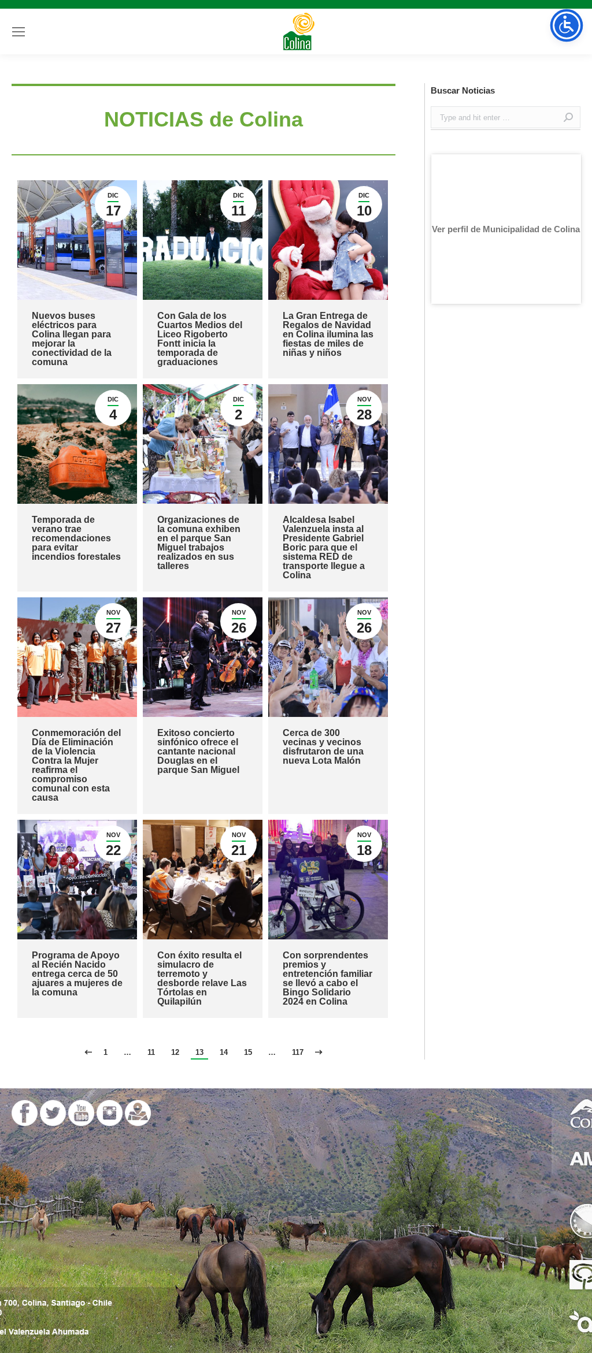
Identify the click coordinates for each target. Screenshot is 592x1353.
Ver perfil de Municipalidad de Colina (506, 229)
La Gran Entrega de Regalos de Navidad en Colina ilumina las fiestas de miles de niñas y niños (328, 334)
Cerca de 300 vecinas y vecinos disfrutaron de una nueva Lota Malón (323, 746)
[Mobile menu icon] (18, 32)
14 (224, 1052)
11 (151, 1052)
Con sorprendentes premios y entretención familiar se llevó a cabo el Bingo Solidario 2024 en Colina (327, 978)
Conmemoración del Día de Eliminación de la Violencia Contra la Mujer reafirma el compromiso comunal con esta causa (76, 765)
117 (298, 1052)
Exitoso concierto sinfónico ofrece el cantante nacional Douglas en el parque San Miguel (198, 751)
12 (175, 1052)
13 (199, 1052)
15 (248, 1052)
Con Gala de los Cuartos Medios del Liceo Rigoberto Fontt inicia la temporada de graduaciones (199, 339)
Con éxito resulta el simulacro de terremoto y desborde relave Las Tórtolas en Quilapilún (202, 978)
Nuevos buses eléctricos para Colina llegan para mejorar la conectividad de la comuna (72, 339)
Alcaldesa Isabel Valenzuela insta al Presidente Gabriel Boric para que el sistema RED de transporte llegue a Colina (324, 547)
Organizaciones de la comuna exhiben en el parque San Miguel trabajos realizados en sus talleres (198, 543)
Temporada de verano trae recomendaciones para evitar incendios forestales (76, 538)
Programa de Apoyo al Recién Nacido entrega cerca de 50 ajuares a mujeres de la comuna (77, 973)
